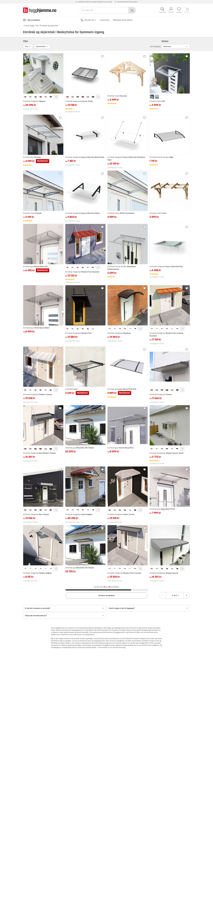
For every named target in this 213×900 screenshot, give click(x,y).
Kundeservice (162, 12)
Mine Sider (171, 12)
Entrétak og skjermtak (49, 25)
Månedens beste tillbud (122, 20)
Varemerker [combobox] (41, 46)
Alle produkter (34, 20)
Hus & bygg (29, 25)
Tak (37, 25)
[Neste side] (187, 595)
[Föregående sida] (163, 595)
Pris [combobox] (26, 46)
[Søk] (132, 10)
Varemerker (104, 20)
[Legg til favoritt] (60, 56)
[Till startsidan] (39, 10)
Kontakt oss (89, 20)
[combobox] (175, 595)
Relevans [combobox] (167, 46)
